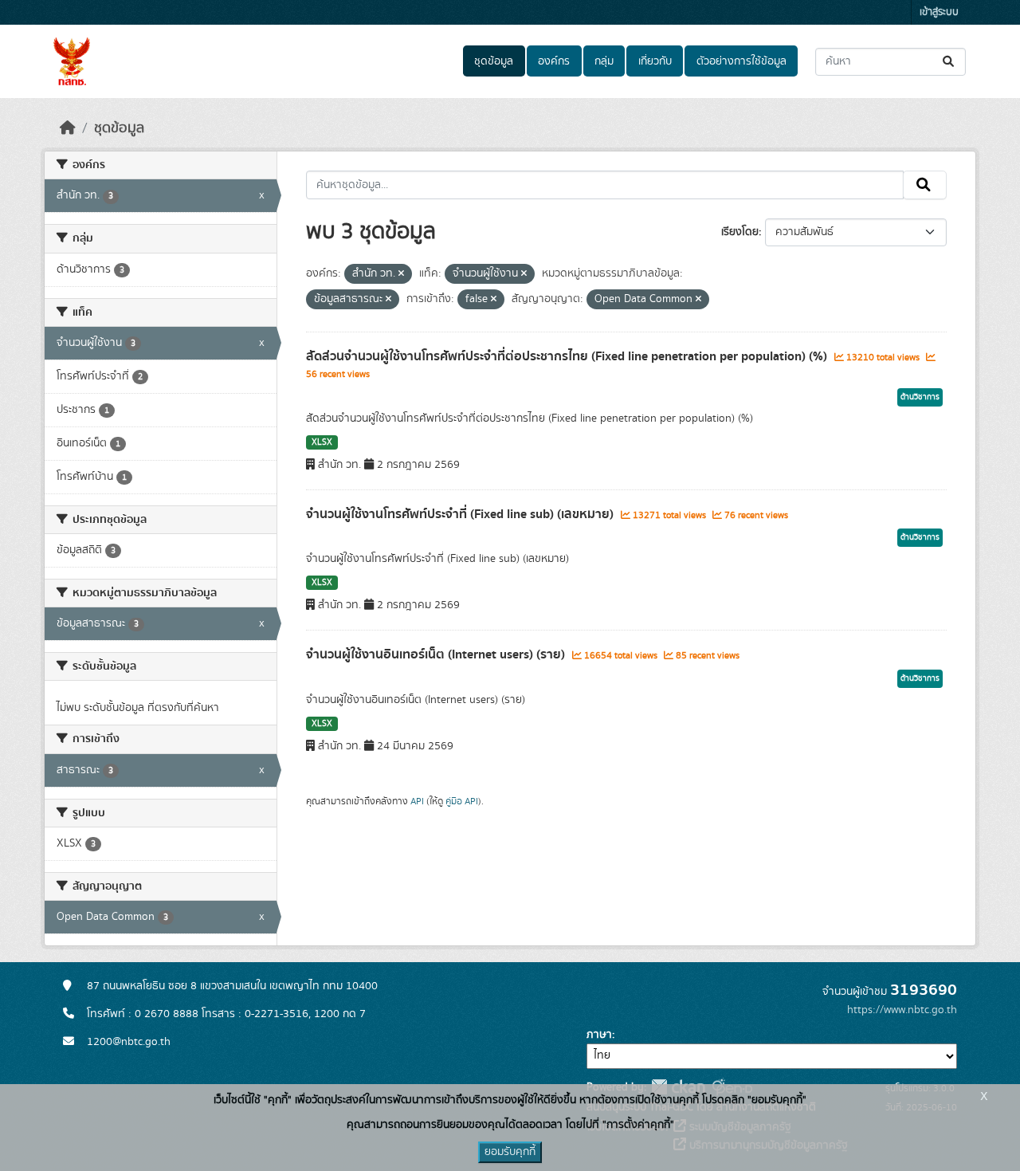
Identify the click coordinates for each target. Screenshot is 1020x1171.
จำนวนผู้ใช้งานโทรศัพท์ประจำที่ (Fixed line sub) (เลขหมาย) (461, 514)
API (417, 801)
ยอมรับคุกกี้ (510, 1152)
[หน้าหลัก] (68, 128)
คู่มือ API (461, 801)
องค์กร (554, 61)
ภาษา (599, 1035)
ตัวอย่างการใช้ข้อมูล (741, 61)
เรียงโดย (740, 232)
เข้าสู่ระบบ (939, 12)
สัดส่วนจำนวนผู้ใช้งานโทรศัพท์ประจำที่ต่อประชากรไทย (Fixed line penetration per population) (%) (568, 356)
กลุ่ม (604, 61)
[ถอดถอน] (401, 274)
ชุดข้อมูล (493, 61)
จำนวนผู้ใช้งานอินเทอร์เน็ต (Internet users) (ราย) (437, 654)
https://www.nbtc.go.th (902, 1010)
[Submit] (949, 62)
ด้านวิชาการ (920, 397)
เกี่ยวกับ (655, 61)
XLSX (322, 442)
